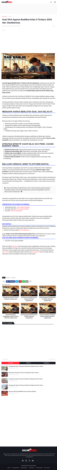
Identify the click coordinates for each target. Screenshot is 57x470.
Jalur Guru (5, 252)
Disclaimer (31, 467)
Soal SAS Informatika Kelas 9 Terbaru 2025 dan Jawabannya (29, 299)
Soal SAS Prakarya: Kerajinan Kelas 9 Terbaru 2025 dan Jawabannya (47, 316)
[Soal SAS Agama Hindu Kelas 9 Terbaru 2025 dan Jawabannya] (29, 308)
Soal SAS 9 (13, 277)
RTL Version (47, 467)
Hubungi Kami (24, 467)
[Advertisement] (28, 9)
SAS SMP (9, 16)
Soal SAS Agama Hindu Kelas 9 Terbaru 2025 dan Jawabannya (29, 316)
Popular (10, 363)
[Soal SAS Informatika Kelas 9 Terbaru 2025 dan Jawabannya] (29, 291)
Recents (28, 363)
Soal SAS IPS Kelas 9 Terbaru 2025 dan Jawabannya (10, 298)
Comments (46, 363)
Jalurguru (15, 246)
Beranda (4, 16)
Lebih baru (5, 359)
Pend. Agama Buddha (23, 207)
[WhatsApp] (23, 281)
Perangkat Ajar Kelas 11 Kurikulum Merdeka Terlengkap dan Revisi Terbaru (26, 385)
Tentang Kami (15, 467)
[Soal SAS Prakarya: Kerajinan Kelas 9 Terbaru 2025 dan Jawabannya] (47, 308)
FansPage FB (36, 252)
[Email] (26, 281)
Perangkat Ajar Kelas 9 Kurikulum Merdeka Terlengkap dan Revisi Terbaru (26, 378)
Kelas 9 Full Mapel (16, 210)
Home (8, 467)
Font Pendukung (24, 230)
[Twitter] (16, 281)
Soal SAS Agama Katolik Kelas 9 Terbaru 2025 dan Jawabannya (47, 299)
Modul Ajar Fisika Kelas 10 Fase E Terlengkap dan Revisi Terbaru (24, 372)
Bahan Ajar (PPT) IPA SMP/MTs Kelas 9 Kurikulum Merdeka (22, 391)
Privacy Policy (39, 467)
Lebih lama (51, 359)
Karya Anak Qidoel (31, 465)
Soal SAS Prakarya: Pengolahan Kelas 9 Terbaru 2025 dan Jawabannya (11, 316)
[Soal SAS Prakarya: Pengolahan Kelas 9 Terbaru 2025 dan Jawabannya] (10, 308)
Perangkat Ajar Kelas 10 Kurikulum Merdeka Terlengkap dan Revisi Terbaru (26, 366)
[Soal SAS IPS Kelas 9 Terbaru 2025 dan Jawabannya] (10, 291)
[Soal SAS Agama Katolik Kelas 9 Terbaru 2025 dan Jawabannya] (47, 291)
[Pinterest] (20, 281)
